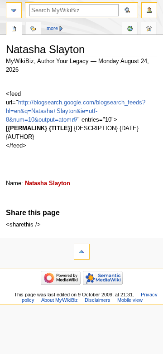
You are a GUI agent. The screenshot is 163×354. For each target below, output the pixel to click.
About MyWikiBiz (59, 300)
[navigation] (14, 10)
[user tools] (149, 10)
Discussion (33, 29)
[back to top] (82, 252)
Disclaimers (97, 300)
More (52, 28)
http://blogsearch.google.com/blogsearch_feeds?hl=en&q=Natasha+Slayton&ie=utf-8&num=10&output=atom (75, 111)
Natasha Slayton (47, 183)
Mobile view (130, 300)
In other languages (130, 29)
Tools (149, 29)
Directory (14, 29)
